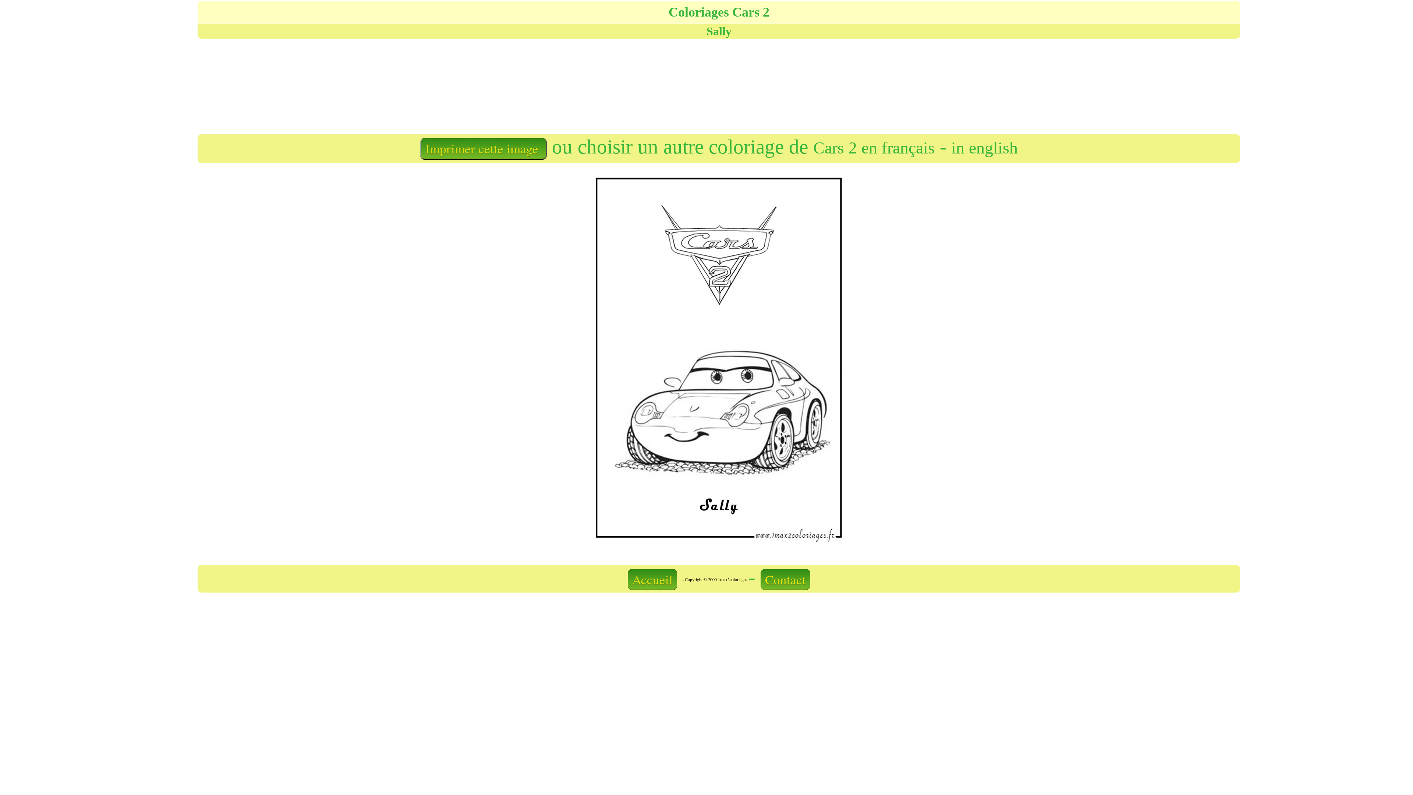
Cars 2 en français (874, 147)
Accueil (652, 579)
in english (982, 147)
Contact (785, 579)
